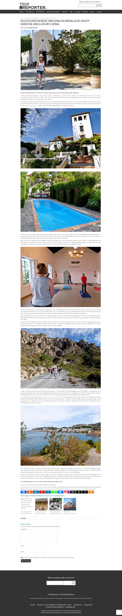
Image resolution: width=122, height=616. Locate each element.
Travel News (66, 598)
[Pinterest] (42, 492)
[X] (73, 492)
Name (22, 546)
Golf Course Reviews (48, 598)
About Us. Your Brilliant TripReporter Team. (54, 605)
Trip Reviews (30, 12)
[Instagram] (66, 492)
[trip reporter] (34, 8)
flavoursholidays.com (48, 489)
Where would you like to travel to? (89, 2)
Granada (65, 472)
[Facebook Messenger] (60, 492)
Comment (24, 529)
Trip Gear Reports (58, 598)
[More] (91, 492)
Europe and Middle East (32, 18)
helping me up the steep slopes (51, 397)
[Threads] (79, 492)
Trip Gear (64, 12)
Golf (71, 12)
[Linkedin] (36, 492)
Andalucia (23, 18)
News (92, 12)
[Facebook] (23, 492)
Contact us (78, 605)
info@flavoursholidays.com (75, 489)
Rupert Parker (34, 27)
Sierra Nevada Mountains (30, 105)
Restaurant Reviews (53, 12)
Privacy (99, 12)
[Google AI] (85, 492)
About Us (85, 12)
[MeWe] (48, 492)
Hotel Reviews (40, 12)
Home (21, 12)
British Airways (25, 485)
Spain (47, 18)
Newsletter (43, 18)
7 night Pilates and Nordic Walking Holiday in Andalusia (37, 487)
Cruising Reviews (34, 598)
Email (22, 551)
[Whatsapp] (54, 492)
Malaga (50, 102)
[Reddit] (30, 492)
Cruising (77, 12)
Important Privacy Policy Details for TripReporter (69, 606)
